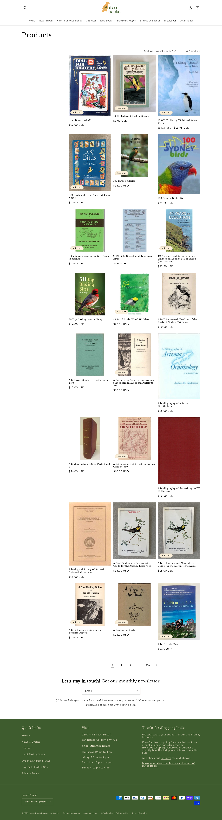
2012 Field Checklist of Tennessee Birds (132, 257)
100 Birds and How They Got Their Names (89, 196)
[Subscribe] (136, 691)
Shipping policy (90, 813)
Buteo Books (35, 813)
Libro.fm (166, 757)
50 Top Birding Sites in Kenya (86, 319)
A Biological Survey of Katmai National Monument (86, 570)
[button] (25, 7)
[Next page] (156, 665)
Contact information (71, 813)
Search (26, 735)
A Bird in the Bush (124, 630)
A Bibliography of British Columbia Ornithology (134, 465)
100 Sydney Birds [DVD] (172, 198)
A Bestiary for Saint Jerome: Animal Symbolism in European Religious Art (134, 383)
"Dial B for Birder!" (80, 120)
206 (148, 665)
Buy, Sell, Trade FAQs (35, 766)
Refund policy (107, 813)
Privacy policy (122, 813)
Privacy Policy (30, 773)
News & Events (31, 741)
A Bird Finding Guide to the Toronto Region (85, 631)
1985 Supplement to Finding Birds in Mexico (89, 257)
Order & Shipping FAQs (36, 760)
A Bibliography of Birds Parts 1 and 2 (89, 465)
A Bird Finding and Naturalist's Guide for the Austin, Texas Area (132, 564)
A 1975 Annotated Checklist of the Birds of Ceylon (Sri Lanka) (177, 321)
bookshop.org (157, 747)
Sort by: (148, 51)
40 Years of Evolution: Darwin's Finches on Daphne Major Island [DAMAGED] (177, 259)
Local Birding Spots (33, 754)
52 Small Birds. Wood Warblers (131, 319)
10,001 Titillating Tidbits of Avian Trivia (177, 121)
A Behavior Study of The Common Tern (89, 381)
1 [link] (112, 665)
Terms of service (139, 813)
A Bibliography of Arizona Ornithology (173, 404)
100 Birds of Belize (124, 181)
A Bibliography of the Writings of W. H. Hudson (179, 490)
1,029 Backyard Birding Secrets (131, 116)
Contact (27, 747)
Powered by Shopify (50, 813)
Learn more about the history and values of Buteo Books (168, 764)
